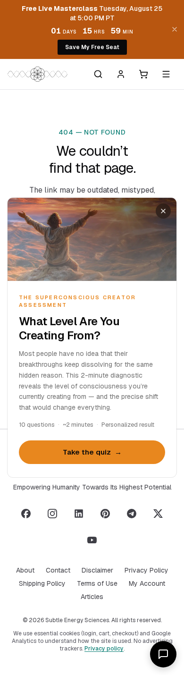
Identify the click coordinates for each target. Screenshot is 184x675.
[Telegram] (131, 513)
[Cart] (143, 74)
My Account (147, 583)
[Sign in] (120, 74)
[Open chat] (163, 654)
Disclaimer (97, 570)
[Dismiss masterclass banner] (174, 29)
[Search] (98, 74)
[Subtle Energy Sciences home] (37, 74)
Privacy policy (104, 648)
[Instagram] (52, 513)
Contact (58, 570)
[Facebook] (26, 513)
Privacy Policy (146, 570)
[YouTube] (92, 540)
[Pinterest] (105, 513)
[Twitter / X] (158, 513)
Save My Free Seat (92, 47)
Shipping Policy (42, 583)
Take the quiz (92, 452)
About (25, 570)
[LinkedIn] (78, 513)
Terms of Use (97, 583)
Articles (92, 596)
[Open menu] (166, 74)
